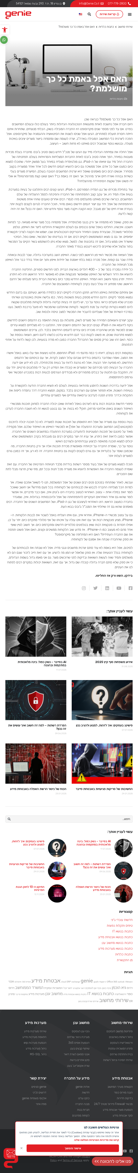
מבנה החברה (82, 1104)
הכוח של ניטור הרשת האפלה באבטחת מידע (93, 888)
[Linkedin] (107, 588)
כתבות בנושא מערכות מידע (115, 949)
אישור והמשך (73, 1148)
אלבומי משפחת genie (34, 1098)
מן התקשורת (125, 960)
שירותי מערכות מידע (35, 1031)
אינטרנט (18, 982)
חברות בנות (83, 1109)
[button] (4, 29)
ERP (69, 981)
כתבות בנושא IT (122, 931)
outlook (121, 982)
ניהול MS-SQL (38, 1054)
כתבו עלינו (83, 1098)
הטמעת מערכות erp (35, 1042)
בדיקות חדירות (125, 1098)
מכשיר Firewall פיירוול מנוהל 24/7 (113, 1104)
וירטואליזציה (120, 994)
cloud (63, 982)
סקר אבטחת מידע (123, 1115)
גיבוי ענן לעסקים (93, 988)
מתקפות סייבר (21, 994)
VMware (129, 982)
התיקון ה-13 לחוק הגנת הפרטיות (30, 888)
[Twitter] (95, 588)
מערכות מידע (37, 994)
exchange (76, 982)
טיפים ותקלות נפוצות (120, 926)
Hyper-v (102, 982)
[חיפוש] (9, 819)
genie (87, 981)
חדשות (85, 1092)
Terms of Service (72, 1160)
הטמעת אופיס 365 (78, 1042)
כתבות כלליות (106, 26)
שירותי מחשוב (125, 26)
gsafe (96, 982)
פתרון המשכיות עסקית (120, 1048)
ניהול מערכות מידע (36, 1048)
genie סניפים (38, 1086)
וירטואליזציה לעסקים (121, 1042)
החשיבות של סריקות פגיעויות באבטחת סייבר (26, 865)
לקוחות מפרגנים (80, 1115)
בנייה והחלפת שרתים (121, 1054)
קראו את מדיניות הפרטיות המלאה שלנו (96, 1140)
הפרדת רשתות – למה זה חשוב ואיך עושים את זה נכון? (92, 865)
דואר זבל (67, 988)
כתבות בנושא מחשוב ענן (117, 943)
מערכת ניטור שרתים (78, 1037)
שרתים (95, 1001)
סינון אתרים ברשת (79, 1060)
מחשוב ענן (54, 993)
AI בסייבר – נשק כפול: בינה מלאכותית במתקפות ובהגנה (94, 843)
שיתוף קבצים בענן (79, 1048)
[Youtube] (119, 588)
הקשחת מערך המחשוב (120, 1086)
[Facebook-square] (130, 588)
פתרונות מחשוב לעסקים (120, 1031)
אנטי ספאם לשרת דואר (76, 1054)
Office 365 (112, 981)
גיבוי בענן (106, 988)
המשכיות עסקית (53, 988)
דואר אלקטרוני (79, 988)
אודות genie (82, 1086)
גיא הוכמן (119, 988)
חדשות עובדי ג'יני (122, 920)
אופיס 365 (26, 982)
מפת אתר (41, 1104)
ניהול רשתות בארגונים (121, 1037)
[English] (81, 14)
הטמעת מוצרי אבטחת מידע (118, 1109)
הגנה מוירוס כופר (123, 1092)
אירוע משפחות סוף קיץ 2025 (114, 662)
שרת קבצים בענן (85, 1001)
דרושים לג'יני (39, 1092)
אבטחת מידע (45, 981)
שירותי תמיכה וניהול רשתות (118, 1060)
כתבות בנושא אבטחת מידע (115, 937)
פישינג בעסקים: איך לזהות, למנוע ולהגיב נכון (28, 843)
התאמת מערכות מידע (34, 1037)
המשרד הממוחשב (29, 987)
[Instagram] (84, 588)
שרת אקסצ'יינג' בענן (78, 1065)
